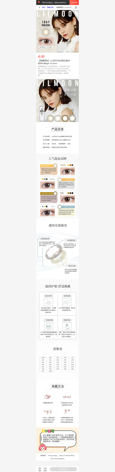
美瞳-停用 (50, 7)
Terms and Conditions (57, 459)
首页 (43, 7)
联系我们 (43, 455)
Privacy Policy (52, 455)
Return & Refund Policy (67, 455)
